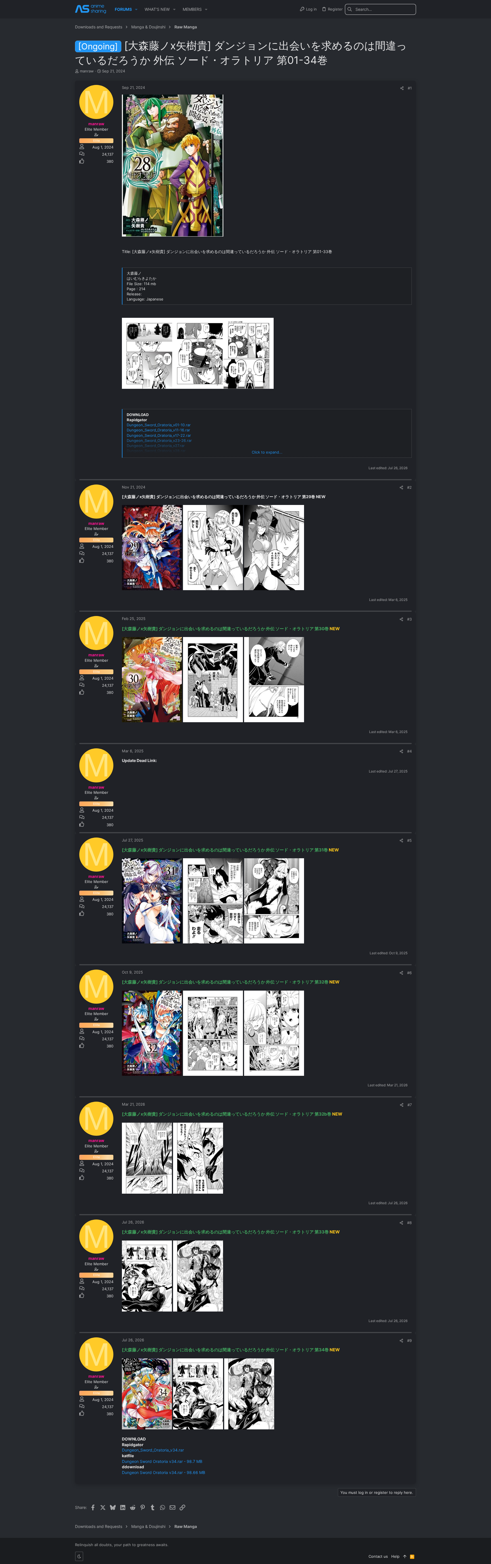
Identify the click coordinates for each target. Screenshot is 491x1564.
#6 (409, 972)
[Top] (404, 1556)
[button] (136, 9)
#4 (409, 751)
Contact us (378, 1556)
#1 (410, 88)
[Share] (402, 88)
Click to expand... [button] (267, 452)
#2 (409, 487)
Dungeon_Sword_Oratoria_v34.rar (153, 1450)
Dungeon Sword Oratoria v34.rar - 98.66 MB (163, 1472)
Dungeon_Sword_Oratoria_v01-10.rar (159, 425)
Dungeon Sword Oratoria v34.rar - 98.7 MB (162, 1461)
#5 (409, 840)
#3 (409, 619)
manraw (87, 71)
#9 (409, 1340)
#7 (409, 1104)
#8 (409, 1222)
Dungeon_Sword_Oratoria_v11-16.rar (158, 430)
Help (395, 1556)
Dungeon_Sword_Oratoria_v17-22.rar (159, 435)
